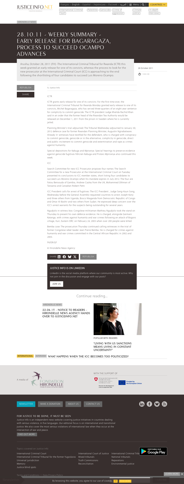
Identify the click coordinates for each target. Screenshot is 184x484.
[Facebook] (149, 404)
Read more (125, 481)
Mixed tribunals (86, 457)
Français (65, 4)
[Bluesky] (157, 404)
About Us (73, 404)
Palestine (92, 10)
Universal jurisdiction (28, 460)
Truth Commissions (88, 460)
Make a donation (50, 404)
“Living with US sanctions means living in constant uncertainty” (113, 346)
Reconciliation (85, 464)
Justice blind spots (26, 467)
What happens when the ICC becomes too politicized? (88, 356)
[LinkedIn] (142, 404)
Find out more (26, 434)
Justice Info (55, 88)
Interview (41, 356)
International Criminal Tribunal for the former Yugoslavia (46, 457)
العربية (123, 4)
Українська (99, 4)
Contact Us (93, 404)
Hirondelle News (27, 22)
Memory (21, 464)
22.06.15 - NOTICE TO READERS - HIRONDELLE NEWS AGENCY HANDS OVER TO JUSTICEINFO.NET (66, 313)
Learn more (172, 474)
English (76, 4)
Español (87, 4)
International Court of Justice (93, 454)
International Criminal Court (31, 454)
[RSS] (164, 404)
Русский (112, 4)
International (25, 356)
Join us (56, 284)
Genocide (105, 10)
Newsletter (26, 404)
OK (115, 481)
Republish (25, 88)
